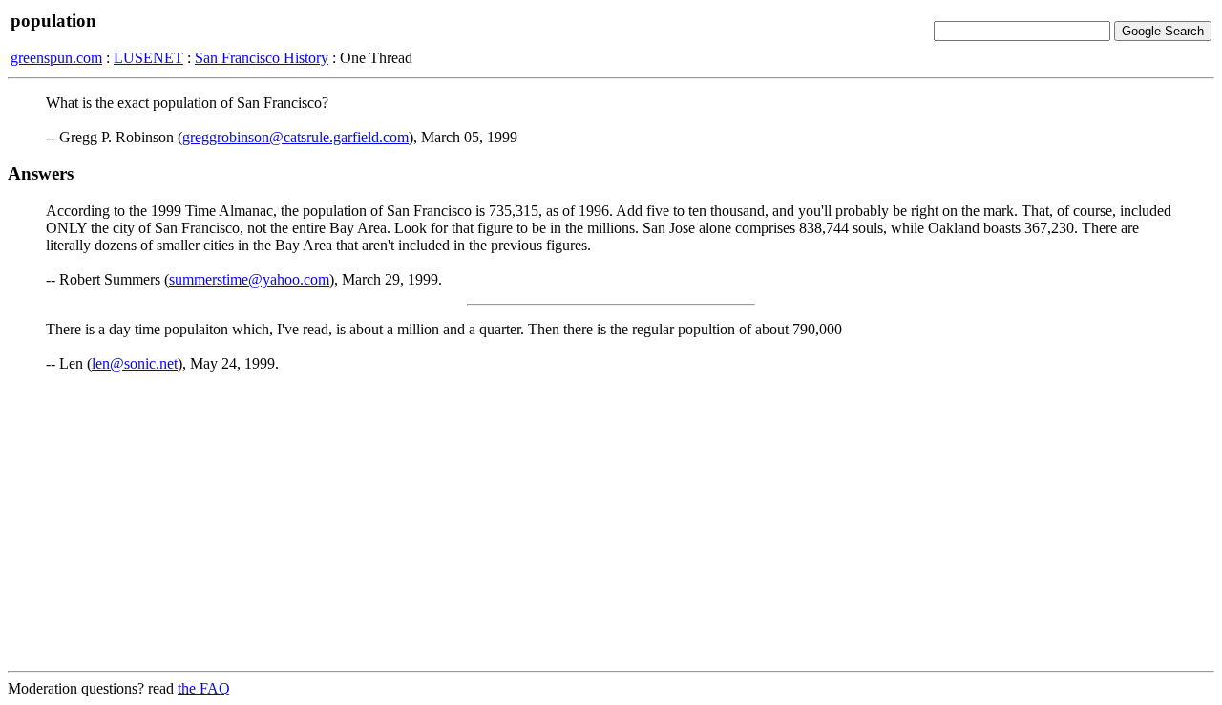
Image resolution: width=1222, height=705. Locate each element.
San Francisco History (261, 58)
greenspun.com (56, 58)
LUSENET (148, 58)
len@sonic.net (135, 363)
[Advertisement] (611, 521)
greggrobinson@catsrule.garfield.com (295, 137)
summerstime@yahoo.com (249, 279)
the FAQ (204, 688)
